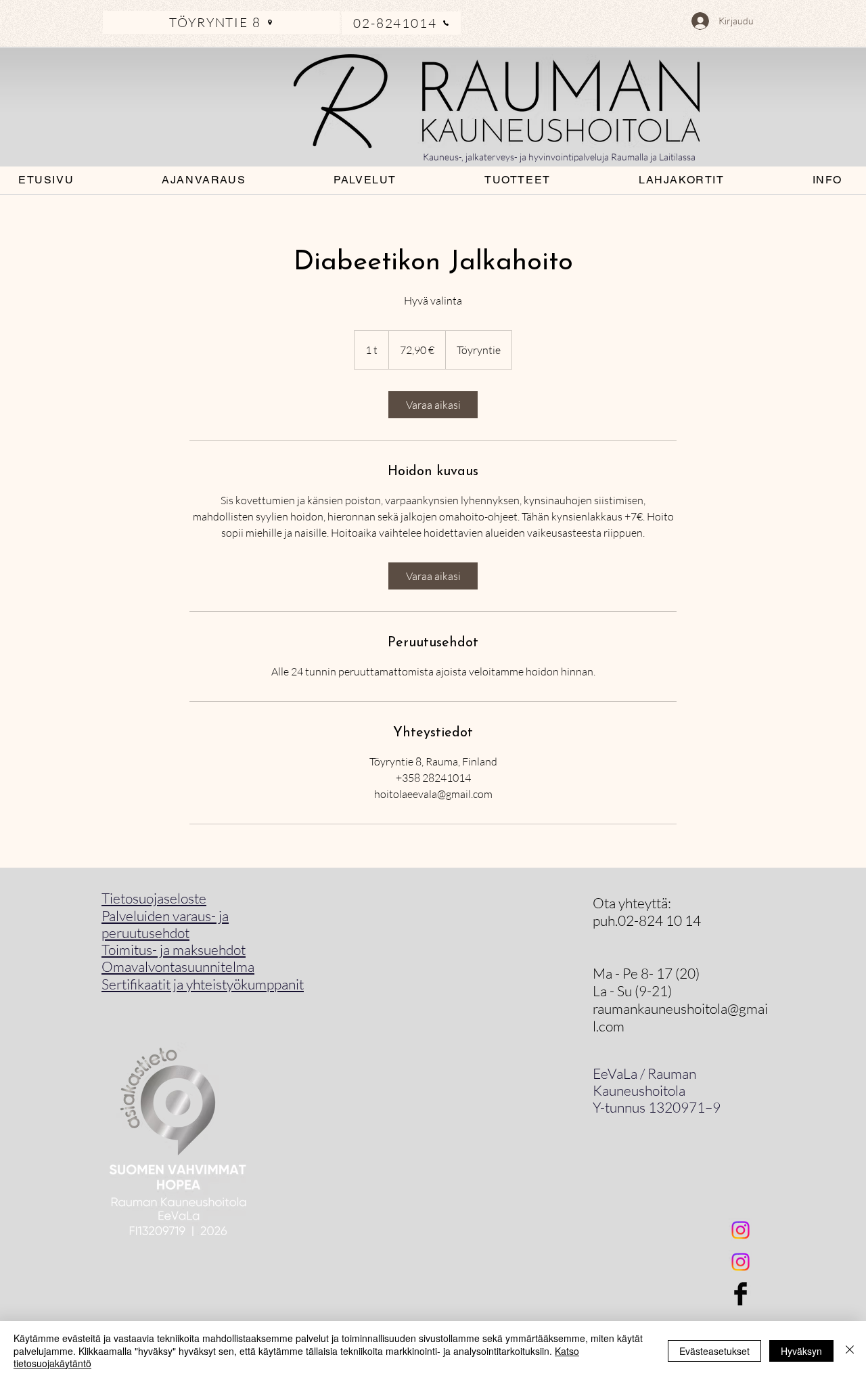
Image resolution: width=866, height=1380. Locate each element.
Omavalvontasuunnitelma (177, 966)
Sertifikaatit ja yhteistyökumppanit (202, 984)
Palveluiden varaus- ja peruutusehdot (165, 924)
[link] (433, 404)
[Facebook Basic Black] (740, 1294)
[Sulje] (850, 1350)
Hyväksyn (801, 1351)
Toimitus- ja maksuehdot (173, 949)
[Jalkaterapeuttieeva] (740, 1262)
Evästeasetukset (714, 1351)
